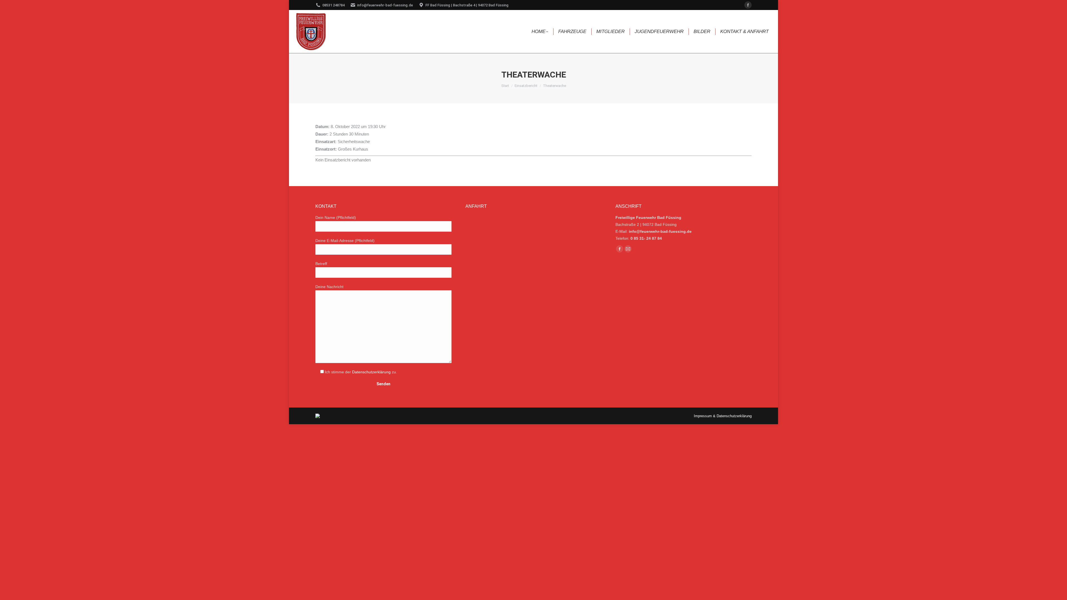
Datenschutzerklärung (371, 372)
